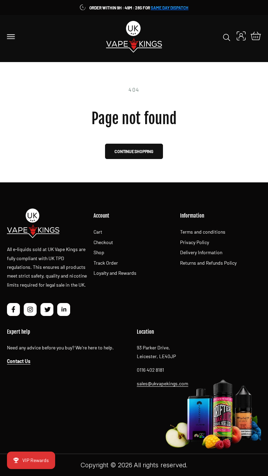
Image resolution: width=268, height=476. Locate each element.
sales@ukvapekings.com (162, 383)
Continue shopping (134, 151)
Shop (99, 252)
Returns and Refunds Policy (208, 263)
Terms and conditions (202, 232)
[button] (11, 36)
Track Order (106, 263)
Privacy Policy (194, 242)
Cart (98, 232)
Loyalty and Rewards (115, 273)
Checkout (103, 242)
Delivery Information (201, 252)
